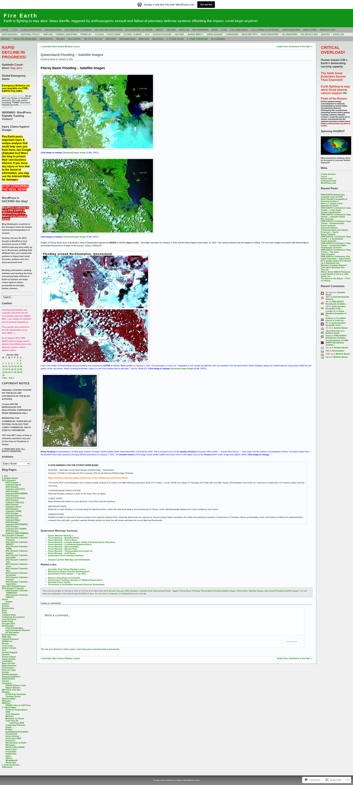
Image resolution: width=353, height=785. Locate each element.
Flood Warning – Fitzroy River (62, 540)
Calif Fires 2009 (16, 723)
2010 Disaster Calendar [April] (13, 483)
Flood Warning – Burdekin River (63, 538)
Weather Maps (127, 39)
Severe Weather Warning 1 (60, 535)
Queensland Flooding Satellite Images (282, 591)
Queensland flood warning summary (65, 555)
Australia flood (145, 591)
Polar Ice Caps (309, 34)
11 (6, 366)
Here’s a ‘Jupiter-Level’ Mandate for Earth (332, 204)
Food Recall (11, 734)
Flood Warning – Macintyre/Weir (63, 547)
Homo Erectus (12, 736)
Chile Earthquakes (14, 628)
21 (15, 369)
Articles (184, 30)
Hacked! (179, 34)
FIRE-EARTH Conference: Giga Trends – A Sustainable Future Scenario (336, 238)
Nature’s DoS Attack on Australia (64, 578)
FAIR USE (47, 34)
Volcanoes (74, 39)
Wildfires (157, 39)
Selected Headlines (25, 39)
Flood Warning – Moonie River (62, 549)
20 (12, 369)
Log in (324, 176)
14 (15, 366)
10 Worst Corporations (16, 710)
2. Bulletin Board (31, 30)
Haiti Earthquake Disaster (18, 630)
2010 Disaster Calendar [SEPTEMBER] (17, 532)
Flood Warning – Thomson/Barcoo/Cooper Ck (70, 551)
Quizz (8, 756)
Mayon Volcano (13, 687)
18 (6, 369)
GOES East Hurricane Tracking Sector (16, 695)
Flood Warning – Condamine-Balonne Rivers (69, 544)
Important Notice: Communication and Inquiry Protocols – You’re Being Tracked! (334, 231)
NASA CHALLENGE (15, 747)
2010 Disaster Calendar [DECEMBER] (17, 492)
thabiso (329, 318)
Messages (10, 745)
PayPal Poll (11, 754)
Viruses (60, 39)
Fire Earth (21, 16)
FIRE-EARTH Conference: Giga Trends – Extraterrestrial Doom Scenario (336, 223)
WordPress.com (328, 183)
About (159, 30)
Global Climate (133, 34)
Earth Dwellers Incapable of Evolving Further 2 (334, 200)
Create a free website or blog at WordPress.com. (176, 780)
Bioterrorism (200, 30)
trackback (125, 594)
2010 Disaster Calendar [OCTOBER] (16, 527)
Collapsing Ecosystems (265, 30)
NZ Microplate (12, 632)
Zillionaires (218, 39)
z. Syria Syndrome (197, 39)
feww (328, 336)
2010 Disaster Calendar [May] (13, 519)
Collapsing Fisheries (15, 725)
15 (18, 366)
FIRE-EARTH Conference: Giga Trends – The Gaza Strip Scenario (336, 252)
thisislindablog (333, 340)
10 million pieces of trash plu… (336, 319)
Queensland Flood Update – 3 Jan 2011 (67, 574)
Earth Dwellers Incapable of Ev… (336, 307)
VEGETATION (46, 39)
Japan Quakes (214, 34)
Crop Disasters (291, 30)
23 (21, 369)
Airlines (171, 30)
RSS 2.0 (85, 594)
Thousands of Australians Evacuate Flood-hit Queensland (76, 584)
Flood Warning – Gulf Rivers (61, 553)
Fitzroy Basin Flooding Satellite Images (218, 591)
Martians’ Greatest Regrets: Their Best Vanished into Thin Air (334, 267)
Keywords (10, 740)
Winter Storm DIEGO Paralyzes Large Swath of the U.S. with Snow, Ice (335, 274)
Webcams (144, 39)
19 (9, 369)
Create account (328, 174)
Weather (111, 39)
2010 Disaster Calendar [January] (15, 501)
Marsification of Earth (16, 743)
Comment (291, 641)
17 (3, 369)
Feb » (11, 378)
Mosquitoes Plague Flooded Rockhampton (69, 571)
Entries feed (326, 178)
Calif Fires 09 (12, 721)
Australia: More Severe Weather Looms (61, 46)
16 (21, 366)
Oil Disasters (289, 34)
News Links (11, 749)
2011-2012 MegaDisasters (108, 30)
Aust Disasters (13, 714)
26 (9, 372)
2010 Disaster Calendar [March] (14, 514)
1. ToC (14, 30)
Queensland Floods (162, 591)
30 (21, 372)
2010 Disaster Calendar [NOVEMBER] (17, 523)
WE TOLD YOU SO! (93, 39)
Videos (9, 758)
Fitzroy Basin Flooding (190, 591)
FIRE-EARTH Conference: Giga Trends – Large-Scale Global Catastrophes (336, 210)
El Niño (9, 729)
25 (6, 372)
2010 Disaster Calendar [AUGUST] (15, 488)
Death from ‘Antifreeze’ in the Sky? (294, 46)
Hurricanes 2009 (13, 738)
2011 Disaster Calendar (78, 30)
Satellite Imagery (10, 674)
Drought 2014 (327, 30)
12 (9, 366)
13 (12, 366)
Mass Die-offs (250, 34)
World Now (11, 762)
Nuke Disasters (270, 34)
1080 (8, 712)
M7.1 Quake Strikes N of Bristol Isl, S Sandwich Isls (336, 262)
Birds (215, 30)
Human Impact (195, 34)
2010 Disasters (53, 30)
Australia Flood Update (59, 582)
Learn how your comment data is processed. (98, 649)
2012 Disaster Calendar (138, 30)
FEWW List (86, 34)
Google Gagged (162, 34)
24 (3, 372)
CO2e (224, 30)
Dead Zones (310, 30)
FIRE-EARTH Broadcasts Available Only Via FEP (333, 196)
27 (12, 372)
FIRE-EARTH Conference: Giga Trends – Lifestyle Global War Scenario (336, 216)
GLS (147, 34)
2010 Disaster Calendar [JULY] (13, 505)
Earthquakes (9, 34)
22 (18, 369)
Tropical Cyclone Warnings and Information (69, 560)
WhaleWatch (11, 760)
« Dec (4, 378)
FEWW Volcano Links (16, 685)
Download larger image (74, 152)
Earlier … (10, 727)
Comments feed (328, 181)
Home (5, 30)
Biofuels (10, 716)
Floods (99, 34)
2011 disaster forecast (114, 591)
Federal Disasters (66, 34)
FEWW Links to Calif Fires (18, 705)
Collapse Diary (239, 30)
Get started (206, 4)
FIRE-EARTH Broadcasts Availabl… (336, 303)
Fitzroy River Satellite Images (250, 591)
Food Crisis (113, 34)
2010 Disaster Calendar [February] (15, 497)
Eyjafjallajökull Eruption (17, 732)
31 (3, 375)
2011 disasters (131, 591)
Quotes (325, 34)
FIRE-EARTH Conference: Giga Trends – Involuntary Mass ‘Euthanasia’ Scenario (336, 245)
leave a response (110, 594)
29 (18, 372)
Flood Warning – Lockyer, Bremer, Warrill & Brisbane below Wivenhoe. (81, 542)
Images (9, 601)
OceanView (11, 751)
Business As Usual (15, 718)
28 (15, 372)
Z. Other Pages (175, 39)
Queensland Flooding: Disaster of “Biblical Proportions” (75, 580)
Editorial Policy (30, 34)
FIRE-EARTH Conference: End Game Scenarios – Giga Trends (336, 257)
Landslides (232, 34)
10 (3, 366)
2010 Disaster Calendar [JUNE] (14, 510)
